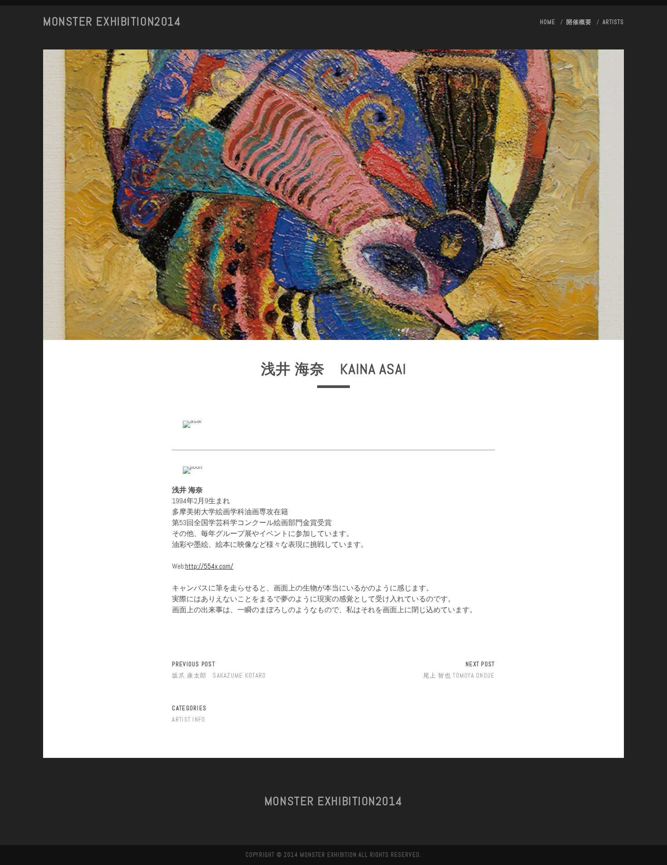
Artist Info (188, 719)
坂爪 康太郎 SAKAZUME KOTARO (219, 675)
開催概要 (579, 22)
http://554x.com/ (209, 566)
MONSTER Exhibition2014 (112, 21)
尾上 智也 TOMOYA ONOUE (459, 675)
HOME (547, 22)
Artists (613, 22)
